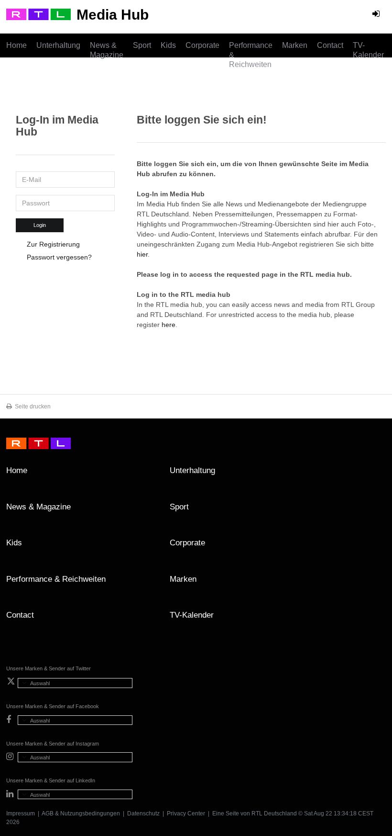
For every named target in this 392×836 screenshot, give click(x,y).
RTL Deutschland (274, 813)
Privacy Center (186, 813)
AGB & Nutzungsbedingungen (81, 813)
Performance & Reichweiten (250, 54)
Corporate (202, 45)
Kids (168, 45)
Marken (294, 45)
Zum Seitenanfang (376, 474)
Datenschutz (143, 813)
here (168, 324)
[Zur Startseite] (38, 14)
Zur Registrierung (53, 244)
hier (142, 254)
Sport (142, 45)
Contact (330, 45)
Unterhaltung (58, 45)
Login (39, 225)
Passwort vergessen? (59, 257)
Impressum (20, 813)
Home (16, 45)
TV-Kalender (368, 50)
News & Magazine (106, 50)
